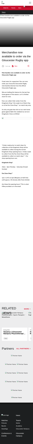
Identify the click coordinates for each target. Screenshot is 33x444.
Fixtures (4, 423)
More (26, 309)
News (4, 12)
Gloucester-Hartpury (22, 429)
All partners (22, 349)
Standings (4, 429)
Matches (4, 420)
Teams (18, 420)
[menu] (30, 3)
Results (3, 426)
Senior (18, 423)
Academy (19, 426)
